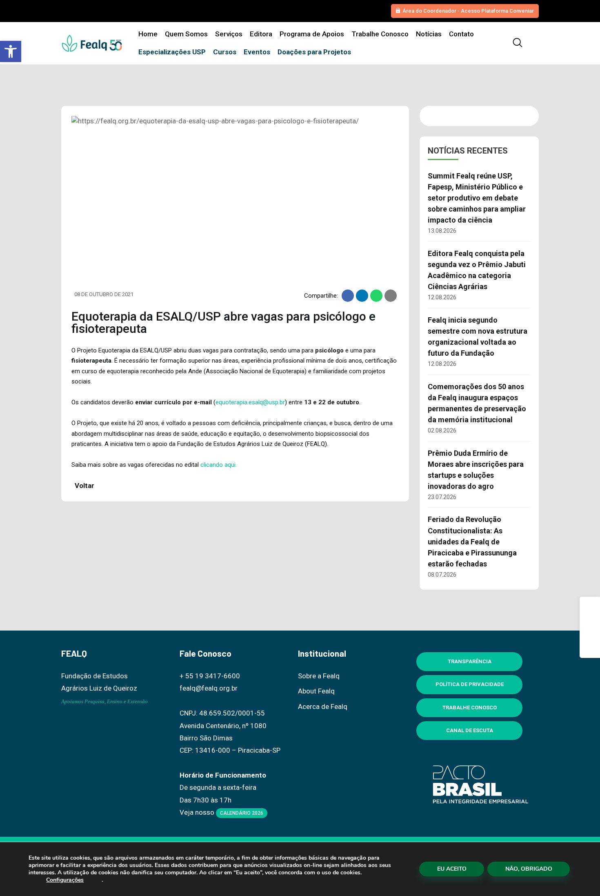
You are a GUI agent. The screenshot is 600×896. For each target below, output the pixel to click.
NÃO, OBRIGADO (528, 869)
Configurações (65, 880)
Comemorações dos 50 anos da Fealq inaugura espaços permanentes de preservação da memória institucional (477, 403)
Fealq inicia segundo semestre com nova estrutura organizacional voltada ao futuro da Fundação (477, 336)
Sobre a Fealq (319, 676)
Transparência (469, 661)
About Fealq (316, 691)
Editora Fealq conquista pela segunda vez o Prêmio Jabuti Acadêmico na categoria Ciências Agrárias (477, 270)
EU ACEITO (452, 869)
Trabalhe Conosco (469, 707)
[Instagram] (590, 627)
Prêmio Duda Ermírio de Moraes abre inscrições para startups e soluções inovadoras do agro (476, 469)
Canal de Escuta (469, 730)
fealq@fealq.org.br (209, 688)
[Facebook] (590, 607)
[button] (10, 51)
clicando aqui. (218, 464)
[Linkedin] (590, 647)
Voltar (83, 485)
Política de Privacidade (470, 684)
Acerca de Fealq (322, 706)
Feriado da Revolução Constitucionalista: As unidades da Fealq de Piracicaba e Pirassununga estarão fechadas (472, 541)
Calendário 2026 (241, 813)
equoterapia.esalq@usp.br (250, 402)
